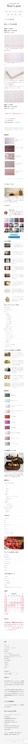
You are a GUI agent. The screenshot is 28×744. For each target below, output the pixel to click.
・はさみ (6, 488)
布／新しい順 (6, 646)
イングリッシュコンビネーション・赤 (16, 411)
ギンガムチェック (7, 524)
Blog (12, 14)
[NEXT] (22, 594)
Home (6, 11)
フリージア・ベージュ (14, 438)
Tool (16, 11)
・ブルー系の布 (8, 319)
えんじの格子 (13, 427)
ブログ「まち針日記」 (8, 653)
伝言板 (5, 667)
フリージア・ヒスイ (14, 443)
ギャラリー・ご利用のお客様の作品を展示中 (12, 655)
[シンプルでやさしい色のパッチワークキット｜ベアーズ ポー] (14, 4)
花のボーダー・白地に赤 (15, 432)
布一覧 (5, 311)
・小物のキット (8, 340)
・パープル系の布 (8, 317)
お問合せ (6, 724)
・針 (6, 486)
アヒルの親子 (13, 416)
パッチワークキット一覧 (8, 331)
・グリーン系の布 (8, 321)
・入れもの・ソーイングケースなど (11, 496)
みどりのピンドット (14, 400)
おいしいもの (6, 561)
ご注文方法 (6, 576)
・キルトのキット (8, 333)
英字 (5, 526)
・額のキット (7, 342)
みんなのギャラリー (7, 346)
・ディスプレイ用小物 (9, 505)
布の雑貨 (5, 502)
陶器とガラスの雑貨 (7, 507)
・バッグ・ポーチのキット (10, 336)
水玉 (5, 522)
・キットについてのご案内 (10, 344)
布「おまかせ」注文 (7, 309)
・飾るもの (7, 500)
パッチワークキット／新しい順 (9, 647)
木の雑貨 (5, 494)
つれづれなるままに (7, 559)
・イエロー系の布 (8, 323)
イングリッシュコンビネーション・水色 (16, 406)
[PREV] (5, 594)
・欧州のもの (7, 509)
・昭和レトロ (7, 511)
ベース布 (5, 528)
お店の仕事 (6, 554)
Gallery (15, 14)
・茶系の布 (7, 325)
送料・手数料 (6, 580)
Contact (19, 14)
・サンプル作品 (8, 504)
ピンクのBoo (12, 422)
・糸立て (6, 492)
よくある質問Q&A (7, 582)
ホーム (5, 644)
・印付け (6, 490)
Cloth (10, 11)
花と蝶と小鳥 (18, 156)
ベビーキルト (6, 518)
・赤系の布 (7, 313)
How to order (20, 11)
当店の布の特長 (7, 307)
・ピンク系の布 (8, 315)
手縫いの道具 (6, 649)
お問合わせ (6, 662)
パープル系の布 (9, 19)
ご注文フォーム (7, 578)
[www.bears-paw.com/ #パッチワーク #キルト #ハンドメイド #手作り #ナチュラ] (6, 220)
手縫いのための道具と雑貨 (9, 482)
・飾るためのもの (8, 498)
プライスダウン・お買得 (8, 533)
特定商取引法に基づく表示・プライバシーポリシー (13, 587)
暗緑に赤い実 (13, 395)
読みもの (5, 567)
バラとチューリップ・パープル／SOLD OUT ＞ (15, 178)
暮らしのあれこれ (7, 563)
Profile (8, 14)
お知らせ (5, 569)
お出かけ (5, 565)
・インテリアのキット (9, 338)
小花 (5, 520)
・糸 (6, 484)
